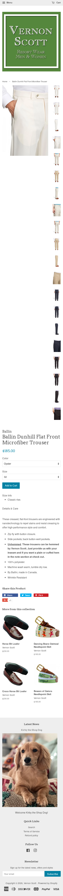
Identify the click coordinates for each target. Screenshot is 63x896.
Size (4, 471)
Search (31, 827)
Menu (9, 2)
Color (5, 458)
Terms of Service (32, 831)
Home (4, 81)
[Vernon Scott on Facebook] (28, 850)
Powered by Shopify (47, 883)
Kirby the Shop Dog (31, 730)
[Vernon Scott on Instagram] (35, 850)
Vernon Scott (30, 883)
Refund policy (31, 835)
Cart (58, 2)
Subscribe (52, 874)
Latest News (31, 724)
